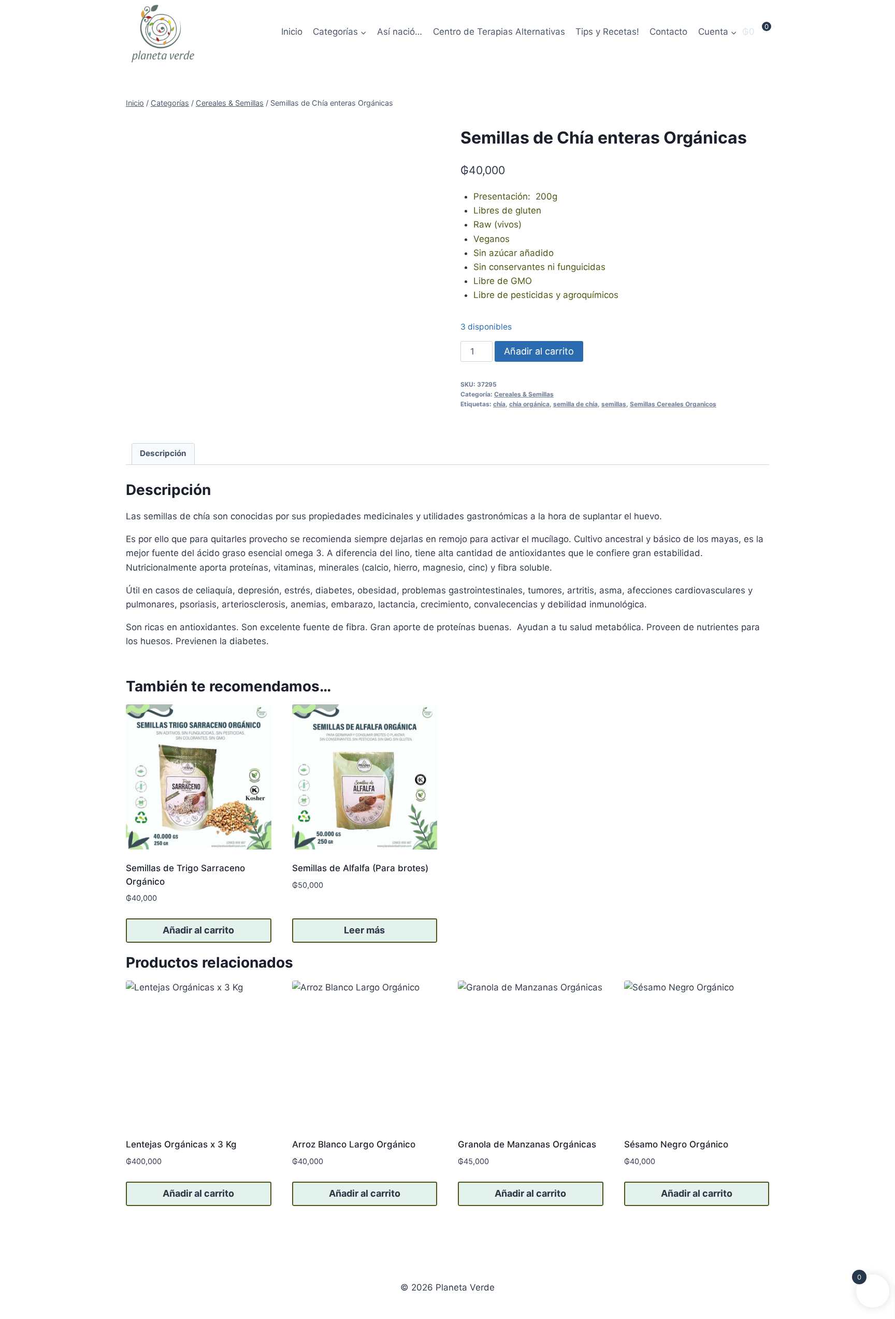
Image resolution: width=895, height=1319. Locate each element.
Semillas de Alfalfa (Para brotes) (360, 868)
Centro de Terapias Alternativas (499, 31)
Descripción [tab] (163, 453)
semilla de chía (575, 404)
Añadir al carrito (539, 351)
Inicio (291, 31)
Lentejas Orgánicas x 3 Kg (181, 1144)
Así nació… (399, 31)
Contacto (668, 31)
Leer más (364, 930)
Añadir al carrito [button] (198, 930)
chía (499, 404)
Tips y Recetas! (607, 31)
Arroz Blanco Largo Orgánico (353, 1144)
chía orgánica (529, 404)
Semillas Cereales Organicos (673, 404)
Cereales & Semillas (524, 394)
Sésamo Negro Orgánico (676, 1144)
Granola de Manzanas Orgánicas (527, 1144)
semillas (613, 404)
